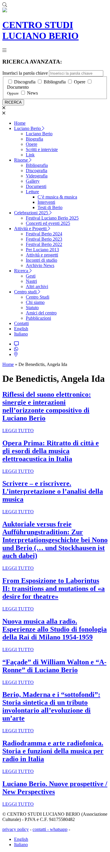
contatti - (41, 829)
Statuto (32, 307)
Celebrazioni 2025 (31, 212)
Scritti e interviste (42, 149)
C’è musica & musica (57, 196)
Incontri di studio (41, 260)
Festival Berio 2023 (44, 239)
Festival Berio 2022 (44, 244)
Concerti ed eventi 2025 (48, 223)
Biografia (34, 138)
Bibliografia (55, 81)
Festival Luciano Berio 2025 (52, 217)
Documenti (36, 186)
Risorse (21, 160)
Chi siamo (35, 302)
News (32, 92)
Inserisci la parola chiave (25, 73)
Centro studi (26, 291)
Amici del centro (41, 312)
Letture (32, 191)
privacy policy (15, 829)
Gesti (30, 275)
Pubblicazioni (38, 318)
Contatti (21, 323)
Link (30, 154)
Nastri (31, 281)
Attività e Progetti (31, 228)
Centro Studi (37, 297)
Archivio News (40, 265)
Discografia (24, 81)
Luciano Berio (28, 128)
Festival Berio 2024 (44, 233)
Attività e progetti (42, 254)
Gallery (33, 181)
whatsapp (58, 829)
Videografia (37, 175)
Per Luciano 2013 (42, 249)
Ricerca (21, 270)
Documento (18, 87)
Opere (79, 81)
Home (20, 123)
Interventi (46, 202)
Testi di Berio (50, 207)
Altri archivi (37, 286)
